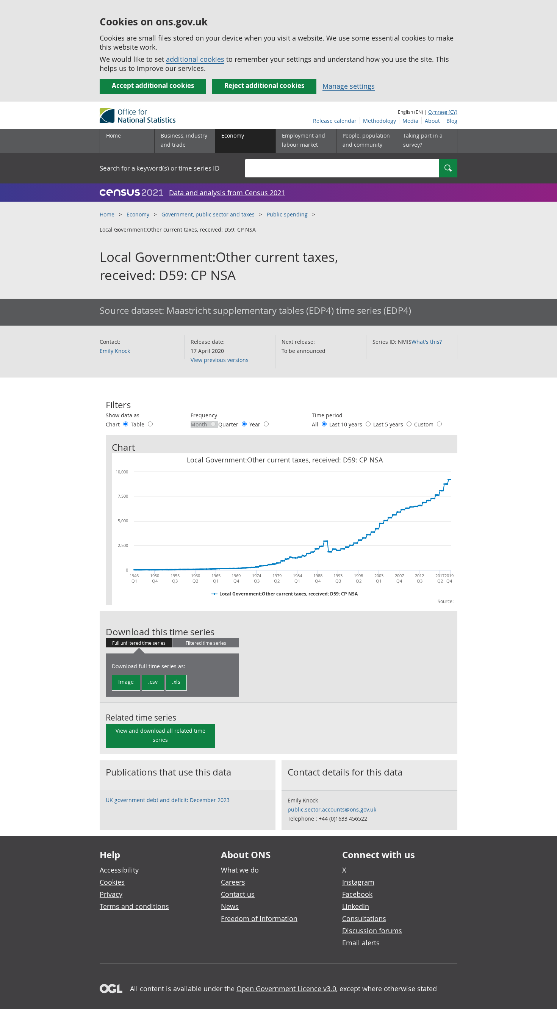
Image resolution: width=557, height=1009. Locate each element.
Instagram (358, 882)
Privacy (111, 894)
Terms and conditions (134, 906)
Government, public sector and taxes (208, 214)
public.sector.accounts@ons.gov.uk (332, 809)
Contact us (238, 894)
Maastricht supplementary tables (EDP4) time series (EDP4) (288, 310)
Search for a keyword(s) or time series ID (159, 168)
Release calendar (335, 120)
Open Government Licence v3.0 (286, 988)
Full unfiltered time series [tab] (139, 643)
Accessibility (119, 869)
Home (113, 135)
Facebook (357, 894)
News (230, 906)
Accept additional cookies (153, 85)
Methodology (379, 120)
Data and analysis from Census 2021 (227, 192)
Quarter (229, 424)
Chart (113, 424)
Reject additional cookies (264, 85)
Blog (451, 120)
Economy (138, 214)
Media (410, 120)
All (316, 424)
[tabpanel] (172, 675)
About (432, 120)
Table (138, 424)
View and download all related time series (160, 735)
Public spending (287, 214)
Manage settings (348, 86)
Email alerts (361, 942)
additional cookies (195, 59)
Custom (424, 424)
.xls (176, 681)
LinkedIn (355, 906)
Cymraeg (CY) (442, 112)
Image (126, 681)
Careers (233, 882)
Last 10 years (346, 424)
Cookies (112, 882)
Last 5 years (389, 424)
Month (200, 424)
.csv (153, 681)
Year (255, 424)
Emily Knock (115, 350)
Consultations (364, 918)
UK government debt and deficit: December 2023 (168, 800)
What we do (240, 869)
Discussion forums (372, 930)
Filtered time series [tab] (206, 643)
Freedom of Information (259, 918)
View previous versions (220, 359)
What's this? (426, 341)
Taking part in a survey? (423, 140)
